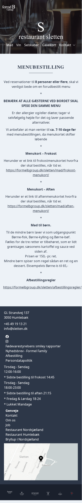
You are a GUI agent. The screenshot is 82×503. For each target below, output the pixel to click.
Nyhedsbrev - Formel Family (26, 351)
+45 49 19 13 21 (15, 324)
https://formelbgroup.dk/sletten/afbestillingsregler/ (42, 287)
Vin (18, 45)
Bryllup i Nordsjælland (22, 439)
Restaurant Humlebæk (23, 434)
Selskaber (31, 45)
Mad (9, 45)
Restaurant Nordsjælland (24, 430)
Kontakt (65, 45)
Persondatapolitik (19, 360)
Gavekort (49, 45)
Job (8, 425)
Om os (10, 420)
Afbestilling (14, 356)
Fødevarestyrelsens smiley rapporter (33, 346)
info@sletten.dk (16, 328)
